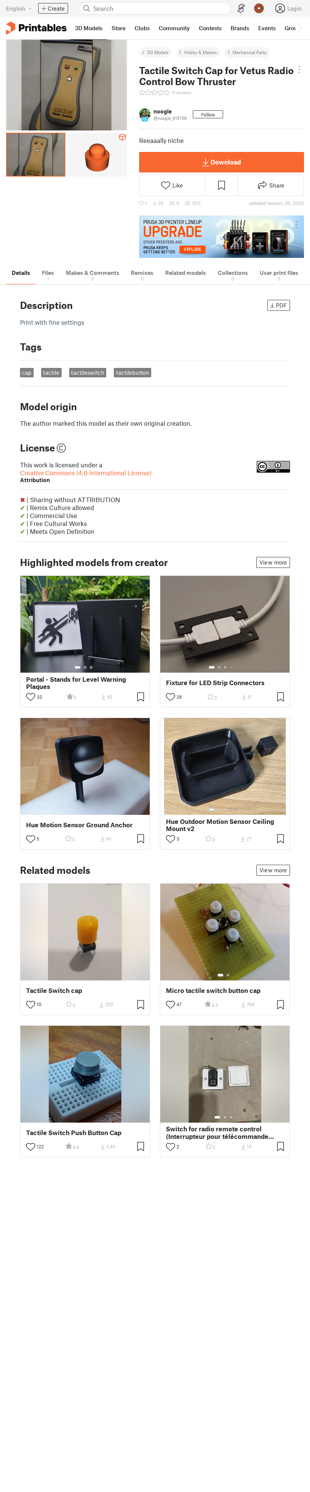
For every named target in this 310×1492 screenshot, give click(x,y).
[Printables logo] (36, 28)
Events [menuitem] (267, 28)
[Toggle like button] (30, 696)
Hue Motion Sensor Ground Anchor (79, 824)
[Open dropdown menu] (299, 69)
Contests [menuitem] (210, 28)
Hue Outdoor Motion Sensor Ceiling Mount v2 (220, 825)
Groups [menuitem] (294, 28)
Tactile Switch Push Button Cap (73, 1132)
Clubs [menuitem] (142, 28)
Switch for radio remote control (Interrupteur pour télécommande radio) (217, 1132)
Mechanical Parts (249, 52)
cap (26, 372)
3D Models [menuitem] (88, 28)
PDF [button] (281, 305)
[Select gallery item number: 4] (231, 667)
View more (273, 562)
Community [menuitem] (174, 28)
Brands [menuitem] (240, 28)
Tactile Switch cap (54, 990)
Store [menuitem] (119, 28)
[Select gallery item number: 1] (77, 667)
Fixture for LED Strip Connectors (215, 682)
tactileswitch (87, 372)
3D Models (158, 52)
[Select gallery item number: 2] (85, 667)
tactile (51, 372)
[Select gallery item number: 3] (91, 667)
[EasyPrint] (241, 8)
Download (226, 162)
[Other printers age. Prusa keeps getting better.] (221, 237)
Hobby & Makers (200, 52)
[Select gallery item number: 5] (236, 667)
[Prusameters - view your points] (259, 8)
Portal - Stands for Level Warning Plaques (76, 683)
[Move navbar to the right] (299, 28)
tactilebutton (132, 372)
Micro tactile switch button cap (213, 990)
